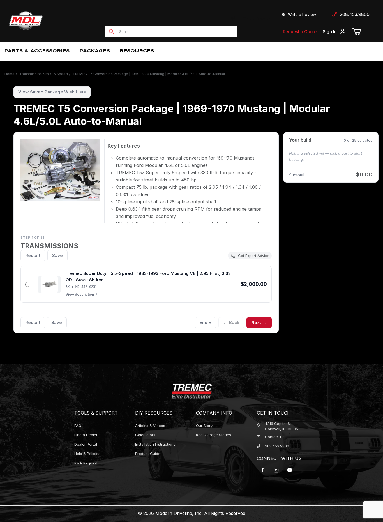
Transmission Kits (34, 74)
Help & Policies (87, 453)
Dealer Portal (85, 444)
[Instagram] (276, 470)
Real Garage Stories (213, 435)
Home (9, 74)
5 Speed (61, 74)
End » (205, 322)
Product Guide (147, 453)
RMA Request (86, 463)
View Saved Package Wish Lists (52, 92)
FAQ (77, 425)
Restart (32, 255)
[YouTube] (289, 470)
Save (57, 255)
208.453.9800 (353, 14)
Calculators (145, 435)
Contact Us (275, 436)
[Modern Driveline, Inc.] (51, 20)
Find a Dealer (255, 18)
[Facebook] (262, 470)
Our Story (204, 425)
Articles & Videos (150, 425)
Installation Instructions (155, 444)
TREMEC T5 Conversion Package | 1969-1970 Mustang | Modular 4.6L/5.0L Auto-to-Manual (149, 74)
